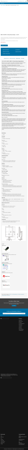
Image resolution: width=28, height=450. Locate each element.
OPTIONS (22, 58)
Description (6, 58)
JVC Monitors (19, 294)
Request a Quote (4, 45)
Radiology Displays (4, 295)
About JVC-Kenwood (4, 117)
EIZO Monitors (20, 324)
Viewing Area (8, 295)
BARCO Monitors (21, 321)
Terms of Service (3, 441)
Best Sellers (20, 322)
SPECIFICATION (12, 58)
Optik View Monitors (21, 329)
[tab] (6, 58)
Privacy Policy (2, 440)
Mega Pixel (22, 294)
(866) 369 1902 (21, 436)
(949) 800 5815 (21, 440)
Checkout (2, 439)
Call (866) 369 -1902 (21, 1)
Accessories (20, 320)
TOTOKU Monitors (21, 330)
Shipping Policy (2, 442)
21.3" (11, 294)
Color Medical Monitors (15, 294)
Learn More (14, 305)
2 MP (9, 294)
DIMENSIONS (18, 58)
